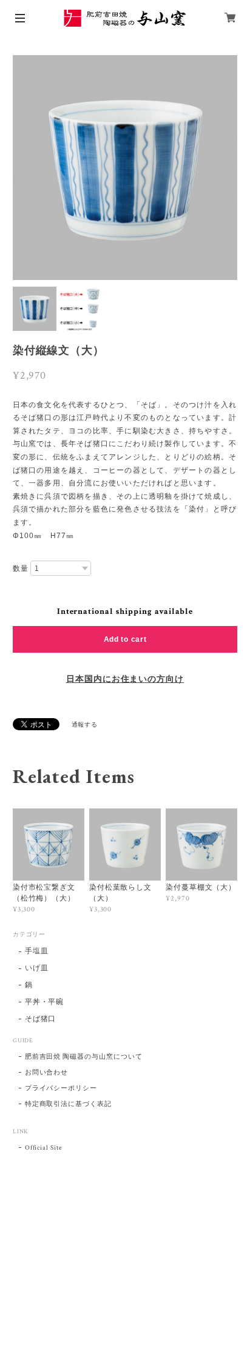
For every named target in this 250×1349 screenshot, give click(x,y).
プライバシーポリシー (61, 1088)
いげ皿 (37, 968)
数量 (21, 568)
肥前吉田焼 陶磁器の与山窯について (84, 1057)
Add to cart (125, 639)
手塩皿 (37, 951)
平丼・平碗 (44, 1002)
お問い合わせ (47, 1072)
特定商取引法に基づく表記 (68, 1104)
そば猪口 (40, 1019)
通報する (85, 725)
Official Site (43, 1148)
